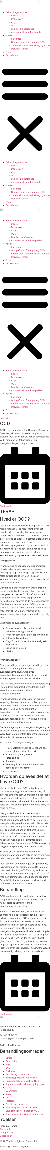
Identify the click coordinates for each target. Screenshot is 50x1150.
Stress (14, 15)
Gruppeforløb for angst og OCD (28, 42)
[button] (25, 108)
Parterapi (16, 38)
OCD (13, 25)
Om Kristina (12, 55)
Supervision (6, 1135)
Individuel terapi (19, 48)
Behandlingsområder (16, 12)
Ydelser (9, 35)
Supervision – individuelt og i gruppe (30, 45)
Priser (9, 52)
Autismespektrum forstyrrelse (26, 32)
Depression (17, 19)
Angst (14, 22)
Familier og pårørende (22, 28)
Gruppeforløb (7, 1132)
